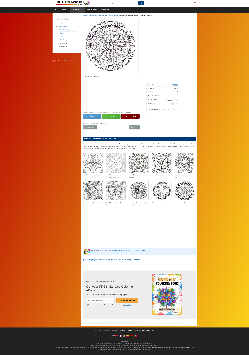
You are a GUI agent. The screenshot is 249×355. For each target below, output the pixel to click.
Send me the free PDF (126, 301)
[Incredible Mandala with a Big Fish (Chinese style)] (139, 200)
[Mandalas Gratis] (127, 335)
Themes (64, 9)
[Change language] (195, 3)
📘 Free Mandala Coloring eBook (64, 61)
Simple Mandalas (112, 15)
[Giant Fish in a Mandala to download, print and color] (93, 200)
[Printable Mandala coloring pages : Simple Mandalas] (84, 260)
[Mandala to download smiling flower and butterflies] (116, 172)
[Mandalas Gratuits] (120, 335)
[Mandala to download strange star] (184, 172)
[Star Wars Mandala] (184, 200)
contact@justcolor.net (187, 347)
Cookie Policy (141, 330)
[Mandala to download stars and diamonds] (139, 172)
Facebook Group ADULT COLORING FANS (129, 250)
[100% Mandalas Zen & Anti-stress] (79, 3)
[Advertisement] (111, 94)
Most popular (105, 9)
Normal (175, 84)
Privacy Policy (127, 305)
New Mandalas (92, 9)
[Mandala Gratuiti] (124, 335)
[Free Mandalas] (115, 335)
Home (55, 9)
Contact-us (123, 330)
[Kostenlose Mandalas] (131, 335)
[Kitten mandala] (161, 200)
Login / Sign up (186, 3)
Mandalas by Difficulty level (97, 15)
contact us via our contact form (161, 347)
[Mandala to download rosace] (93, 172)
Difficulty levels (77, 9)
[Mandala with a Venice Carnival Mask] (116, 200)
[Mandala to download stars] (161, 172)
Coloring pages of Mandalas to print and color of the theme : (113, 260)
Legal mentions (132, 330)
